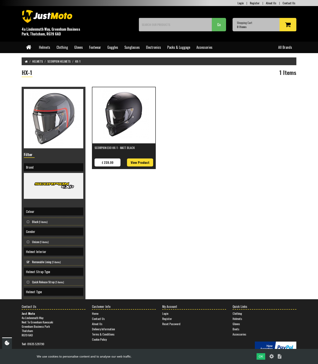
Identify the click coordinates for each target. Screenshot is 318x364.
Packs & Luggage (178, 47)
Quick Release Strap (48, 282)
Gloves (78, 47)
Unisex (40, 241)
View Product (140, 162)
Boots (236, 329)
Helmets (44, 47)
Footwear (95, 47)
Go (219, 24)
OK (261, 356)
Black (40, 221)
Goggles (112, 47)
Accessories (204, 47)
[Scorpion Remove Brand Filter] (53, 186)
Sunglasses (132, 47)
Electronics (153, 47)
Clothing (62, 47)
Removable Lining (46, 262)
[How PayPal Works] (275, 347)
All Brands (285, 47)
